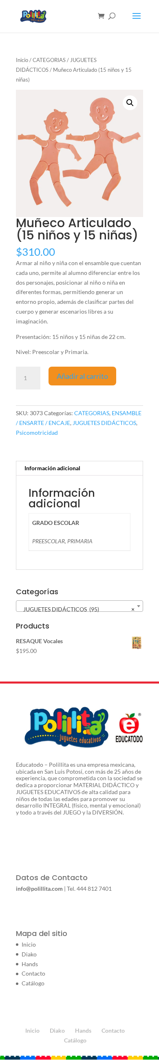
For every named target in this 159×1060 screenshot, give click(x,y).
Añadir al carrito (82, 376)
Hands (30, 963)
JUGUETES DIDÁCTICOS (104, 422)
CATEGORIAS (49, 60)
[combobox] (79, 606)
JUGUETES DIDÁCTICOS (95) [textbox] (77, 609)
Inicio (22, 60)
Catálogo (33, 983)
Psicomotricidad (37, 432)
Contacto (33, 973)
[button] (130, 102)
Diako (29, 954)
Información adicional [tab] (52, 468)
